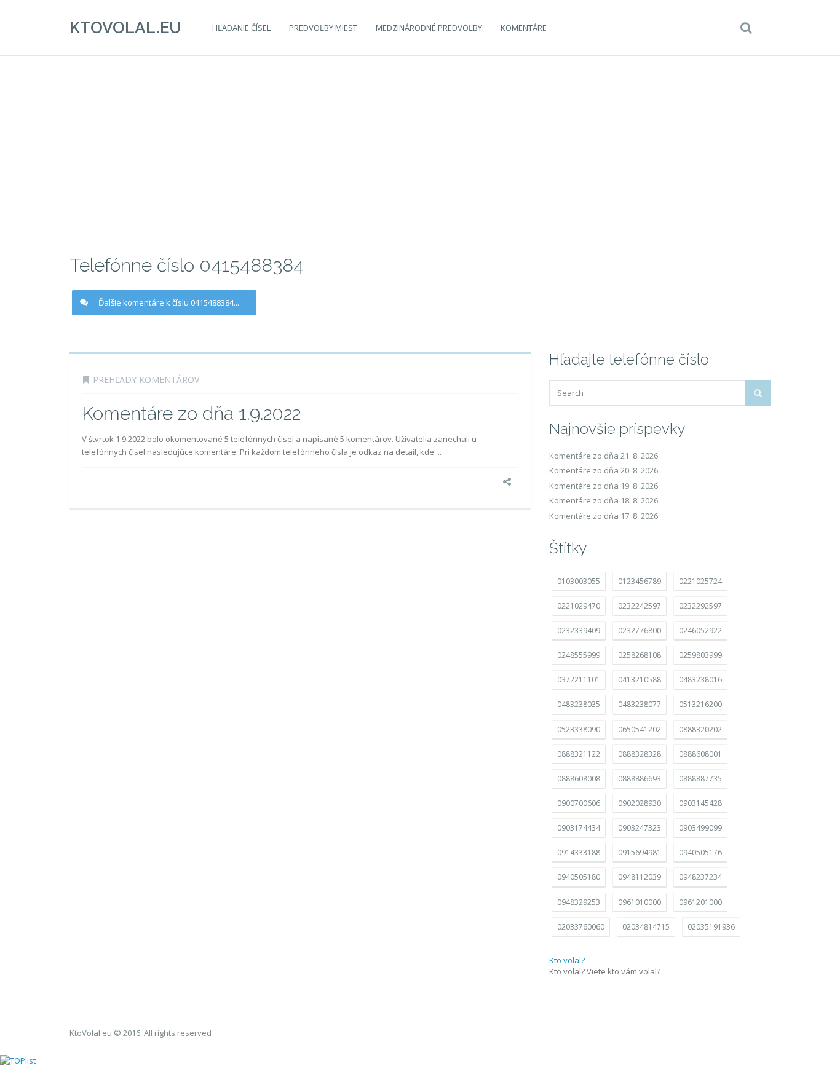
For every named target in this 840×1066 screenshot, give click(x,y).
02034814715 (646, 927)
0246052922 (700, 630)
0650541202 (639, 729)
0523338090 (578, 729)
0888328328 (639, 754)
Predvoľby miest (323, 27)
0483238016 (700, 679)
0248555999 (578, 655)
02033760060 (580, 927)
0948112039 (639, 877)
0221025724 (700, 581)
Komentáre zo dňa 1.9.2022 (191, 413)
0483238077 (639, 704)
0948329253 (578, 902)
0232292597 (700, 606)
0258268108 (639, 655)
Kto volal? (567, 960)
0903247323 (639, 828)
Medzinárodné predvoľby (429, 27)
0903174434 (578, 828)
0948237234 (700, 877)
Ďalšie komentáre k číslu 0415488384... (168, 302)
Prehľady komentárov (146, 379)
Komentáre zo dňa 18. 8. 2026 (603, 500)
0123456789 (639, 581)
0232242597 (639, 606)
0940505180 (578, 877)
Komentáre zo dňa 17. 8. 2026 (603, 515)
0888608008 (578, 778)
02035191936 (711, 927)
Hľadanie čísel (241, 27)
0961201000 (700, 902)
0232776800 (639, 630)
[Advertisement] (420, 154)
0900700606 (578, 803)
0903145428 (700, 803)
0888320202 (700, 729)
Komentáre (524, 27)
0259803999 (700, 655)
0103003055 (578, 581)
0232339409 (578, 630)
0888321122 (578, 754)
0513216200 (700, 704)
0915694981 (639, 852)
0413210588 (639, 679)
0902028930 (639, 803)
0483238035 (578, 704)
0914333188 (578, 852)
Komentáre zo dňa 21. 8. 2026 (603, 455)
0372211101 (578, 679)
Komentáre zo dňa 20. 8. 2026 (603, 470)
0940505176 (700, 852)
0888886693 (639, 778)
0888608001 (700, 754)
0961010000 (639, 902)
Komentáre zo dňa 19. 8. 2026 (603, 485)
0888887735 (700, 778)
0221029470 (578, 606)
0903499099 (700, 828)
